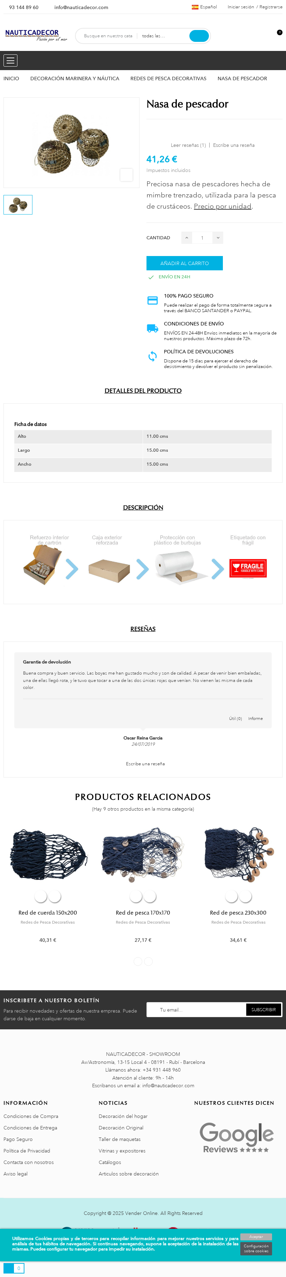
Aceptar (256, 1236)
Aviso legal (15, 1174)
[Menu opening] (10, 60)
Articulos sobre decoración (129, 1174)
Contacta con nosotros (28, 1162)
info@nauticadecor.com (81, 7)
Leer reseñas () (188, 145)
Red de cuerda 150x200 (47, 912)
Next (148, 961)
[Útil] (236, 711)
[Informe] (255, 711)
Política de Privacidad (26, 1151)
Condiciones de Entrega (30, 1128)
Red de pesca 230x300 (238, 912)
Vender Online (141, 1213)
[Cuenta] (265, 36)
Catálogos (110, 1162)
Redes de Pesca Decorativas (48, 922)
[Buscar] (199, 36)
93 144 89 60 (23, 7)
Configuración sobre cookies (256, 1249)
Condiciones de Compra (30, 1116)
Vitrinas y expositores (122, 1151)
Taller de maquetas (120, 1139)
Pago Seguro (18, 1139)
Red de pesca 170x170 (143, 912)
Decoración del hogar (123, 1116)
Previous (138, 961)
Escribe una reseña (234, 145)
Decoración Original (121, 1128)
